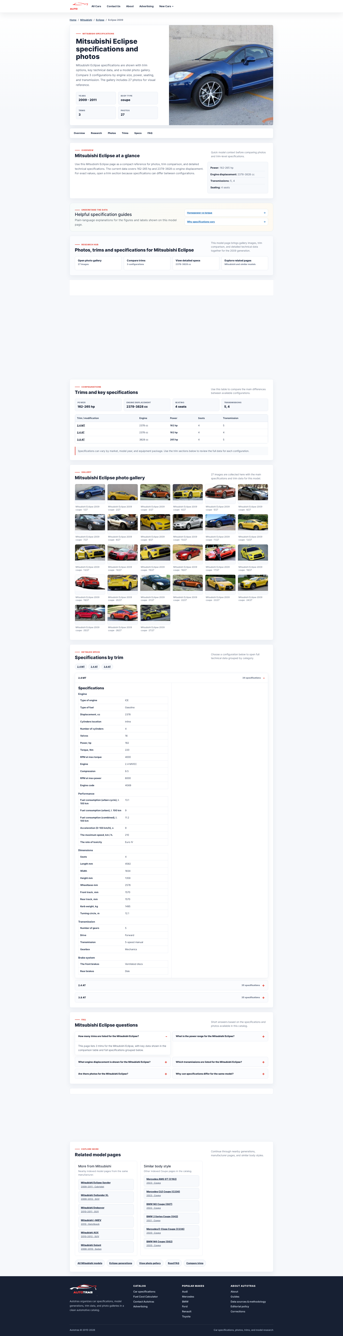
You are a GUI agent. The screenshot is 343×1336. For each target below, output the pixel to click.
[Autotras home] (83, 1290)
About (234, 1291)
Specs (137, 133)
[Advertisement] (171, 331)
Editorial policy (240, 1306)
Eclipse (100, 19)
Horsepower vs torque (226, 212)
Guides (235, 1296)
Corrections (238, 1311)
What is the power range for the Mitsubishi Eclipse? (205, 1036)
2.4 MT (81, 425)
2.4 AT (80, 432)
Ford (185, 1306)
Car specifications (144, 1291)
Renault (186, 1311)
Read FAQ (173, 1263)
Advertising (140, 1306)
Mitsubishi (86, 19)
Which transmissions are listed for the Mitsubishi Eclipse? (209, 1061)
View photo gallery (150, 1263)
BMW (185, 1301)
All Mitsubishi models (90, 1263)
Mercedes (188, 1296)
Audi (185, 1291)
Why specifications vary (226, 221)
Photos (112, 133)
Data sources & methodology (248, 1301)
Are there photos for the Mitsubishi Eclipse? (103, 1073)
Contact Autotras (143, 1301)
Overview (79, 133)
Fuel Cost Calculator (145, 1296)
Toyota (186, 1316)
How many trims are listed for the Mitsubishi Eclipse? (108, 1036)
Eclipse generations (120, 1263)
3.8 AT (81, 439)
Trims (125, 133)
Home (73, 19)
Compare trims (194, 1263)
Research (96, 133)
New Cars (165, 6)
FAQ (150, 133)
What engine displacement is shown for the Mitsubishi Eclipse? (114, 1061)
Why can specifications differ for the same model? (205, 1073)
